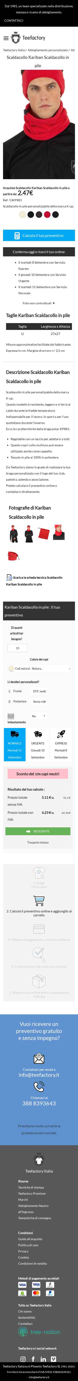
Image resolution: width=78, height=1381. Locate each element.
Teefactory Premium (32, 1193)
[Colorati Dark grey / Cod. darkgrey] (39, 214)
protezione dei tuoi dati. (39, 1133)
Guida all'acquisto (30, 1239)
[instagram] (23, 1359)
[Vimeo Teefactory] (53, 1359)
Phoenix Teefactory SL (45, 1366)
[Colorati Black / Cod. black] (31, 214)
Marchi (23, 1199)
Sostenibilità (26, 1317)
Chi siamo (25, 1311)
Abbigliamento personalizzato (48, 50)
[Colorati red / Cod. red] (47, 214)
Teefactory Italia (14, 50)
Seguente (41, 831)
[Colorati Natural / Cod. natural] (22, 214)
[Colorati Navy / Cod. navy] (55, 214)
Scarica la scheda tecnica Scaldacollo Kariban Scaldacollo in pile (34, 581)
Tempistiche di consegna (34, 1218)
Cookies (23, 1257)
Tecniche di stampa (31, 1187)
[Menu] (6, 36)
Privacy (23, 1251)
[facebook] (33, 1359)
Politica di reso (28, 1245)
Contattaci (13, 20)
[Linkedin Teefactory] (44, 1359)
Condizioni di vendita (32, 1263)
